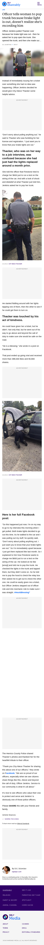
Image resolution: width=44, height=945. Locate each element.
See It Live (26, 890)
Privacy (6, 932)
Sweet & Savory (10, 900)
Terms (5, 928)
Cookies (25, 924)
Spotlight (26, 900)
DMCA (24, 928)
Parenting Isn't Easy (31, 895)
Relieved (6, 895)
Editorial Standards (23, 823)
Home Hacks (27, 905)
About (5, 924)
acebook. (10, 773)
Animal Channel (10, 905)
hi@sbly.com (16, 872)
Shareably (7, 890)
